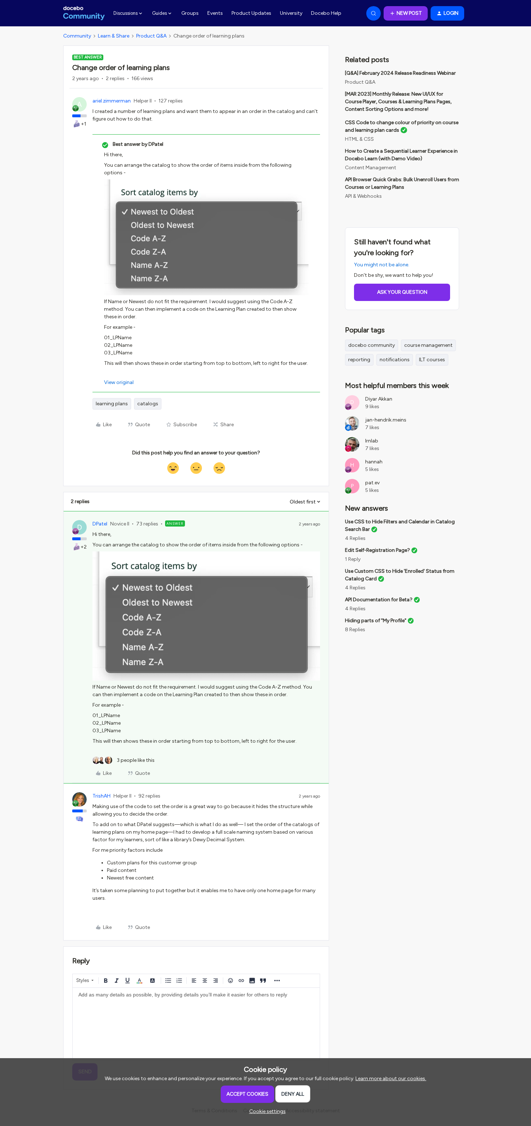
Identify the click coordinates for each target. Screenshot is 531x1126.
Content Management (370, 168)
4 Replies (355, 538)
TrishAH (101, 796)
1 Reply (353, 559)
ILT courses (432, 360)
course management (428, 345)
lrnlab (371, 441)
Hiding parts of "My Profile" (375, 620)
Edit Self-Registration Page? (377, 550)
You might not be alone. (381, 265)
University (291, 13)
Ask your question (402, 292)
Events (215, 13)
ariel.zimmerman (111, 101)
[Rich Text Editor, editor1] (196, 1024)
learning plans (112, 404)
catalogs (147, 404)
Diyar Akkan (378, 399)
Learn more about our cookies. (390, 1078)
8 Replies (355, 630)
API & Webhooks (363, 196)
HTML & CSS (359, 139)
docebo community (371, 345)
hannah (374, 462)
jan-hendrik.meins (385, 420)
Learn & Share (113, 36)
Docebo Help (326, 13)
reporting (359, 360)
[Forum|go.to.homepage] (84, 13)
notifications (395, 360)
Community (77, 36)
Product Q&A (151, 36)
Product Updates (251, 13)
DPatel (99, 524)
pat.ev (372, 483)
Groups (190, 13)
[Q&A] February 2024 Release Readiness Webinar (400, 73)
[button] (406, 13)
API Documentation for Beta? (379, 600)
